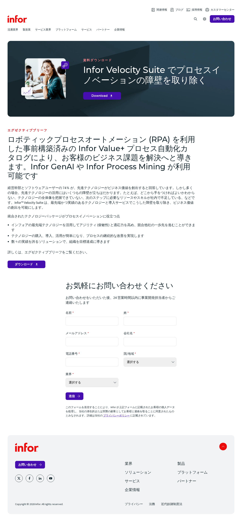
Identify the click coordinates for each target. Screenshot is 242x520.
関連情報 (162, 10)
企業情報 (119, 29)
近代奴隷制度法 (171, 504)
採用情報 (197, 10)
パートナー (103, 29)
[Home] (17, 19)
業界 (69, 374)
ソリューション (138, 472)
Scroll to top (223, 446)
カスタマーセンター (222, 10)
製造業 (27, 29)
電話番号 (72, 354)
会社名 (128, 333)
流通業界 (13, 29)
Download (104, 97)
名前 (69, 313)
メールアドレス (76, 333)
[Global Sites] (204, 19)
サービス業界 (43, 29)
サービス (86, 29)
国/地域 (129, 354)
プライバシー (134, 504)
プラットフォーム (66, 29)
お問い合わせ (222, 19)
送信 (72, 396)
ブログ (179, 10)
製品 (181, 463)
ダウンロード (27, 265)
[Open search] (195, 19)
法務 (152, 504)
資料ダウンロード (97, 60)
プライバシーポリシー (116, 416)
